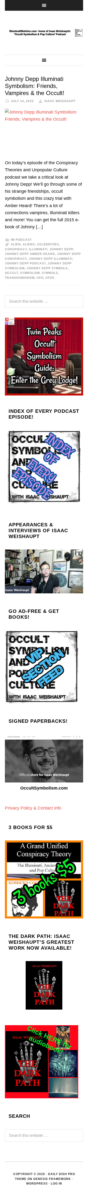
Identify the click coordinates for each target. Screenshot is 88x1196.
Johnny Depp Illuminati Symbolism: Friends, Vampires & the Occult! (34, 86)
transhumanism (20, 278)
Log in (56, 1183)
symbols (50, 273)
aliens (29, 244)
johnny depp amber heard (30, 254)
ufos (50, 278)
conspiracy (16, 249)
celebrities (48, 244)
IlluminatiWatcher (44, 32)
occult (11, 273)
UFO (40, 278)
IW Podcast (21, 239)
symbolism (30, 273)
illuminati (38, 249)
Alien (16, 244)
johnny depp (61, 249)
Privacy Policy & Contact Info (33, 808)
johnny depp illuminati (50, 258)
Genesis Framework (52, 1179)
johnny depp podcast (25, 263)
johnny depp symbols (47, 268)
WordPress (37, 1183)
